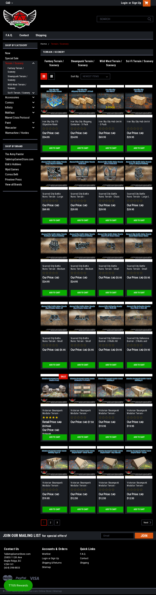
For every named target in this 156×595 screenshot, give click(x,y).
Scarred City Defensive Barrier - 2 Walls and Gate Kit (138, 340)
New (7, 53)
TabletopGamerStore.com (19, 159)
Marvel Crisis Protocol (17, 117)
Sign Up (136, 2)
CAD (8, 2)
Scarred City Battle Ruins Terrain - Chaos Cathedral (109, 195)
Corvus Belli (11, 174)
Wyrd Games (12, 169)
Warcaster (10, 127)
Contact (24, 35)
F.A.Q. (9, 35)
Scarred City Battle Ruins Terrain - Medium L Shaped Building (53, 267)
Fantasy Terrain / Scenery (16, 70)
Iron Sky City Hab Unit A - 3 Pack (110, 123)
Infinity (9, 107)
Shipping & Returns (52, 562)
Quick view (54, 115)
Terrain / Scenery (14, 63)
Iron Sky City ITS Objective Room (50, 123)
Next (146, 522)
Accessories (12, 97)
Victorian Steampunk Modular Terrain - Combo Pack (52, 412)
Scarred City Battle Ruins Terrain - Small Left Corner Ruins (109, 267)
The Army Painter (14, 154)
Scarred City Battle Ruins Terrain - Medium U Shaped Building (82, 267)
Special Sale (11, 58)
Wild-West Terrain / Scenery (17, 86)
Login (124, 2)
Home (44, 44)
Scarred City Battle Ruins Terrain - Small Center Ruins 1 (52, 340)
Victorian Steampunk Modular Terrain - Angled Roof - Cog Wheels (109, 484)
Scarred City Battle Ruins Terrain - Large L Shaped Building (138, 195)
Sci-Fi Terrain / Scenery (19, 92)
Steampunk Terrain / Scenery (17, 78)
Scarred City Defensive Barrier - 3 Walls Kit (110, 339)
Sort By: (75, 76)
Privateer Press (13, 179)
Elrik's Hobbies (13, 164)
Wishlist (46, 554)
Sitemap (46, 567)
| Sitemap (57, 591)
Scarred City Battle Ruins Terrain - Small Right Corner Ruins (137, 267)
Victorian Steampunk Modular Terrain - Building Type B (137, 412)
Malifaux (10, 112)
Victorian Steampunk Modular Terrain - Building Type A (52, 484)
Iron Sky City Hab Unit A (138, 121)
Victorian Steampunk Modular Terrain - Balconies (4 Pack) (81, 412)
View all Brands (13, 184)
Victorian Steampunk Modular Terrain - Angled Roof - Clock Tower (81, 484)
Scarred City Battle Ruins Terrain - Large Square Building (52, 195)
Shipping (41, 35)
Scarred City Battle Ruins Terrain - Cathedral (80, 195)
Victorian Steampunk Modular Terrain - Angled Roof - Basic (137, 484)
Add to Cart (54, 148)
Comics (9, 102)
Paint (8, 122)
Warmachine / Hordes (17, 133)
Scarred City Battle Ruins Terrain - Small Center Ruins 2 (81, 340)
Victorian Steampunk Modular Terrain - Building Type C (109, 412)
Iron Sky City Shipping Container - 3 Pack (81, 123)
